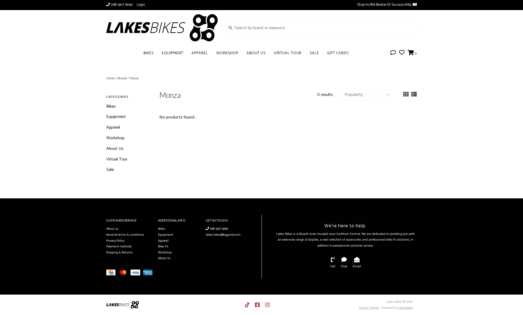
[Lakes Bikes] (162, 27)
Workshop (227, 53)
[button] (393, 53)
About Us (256, 53)
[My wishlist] (402, 53)
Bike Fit (163, 246)
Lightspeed (405, 307)
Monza (134, 78)
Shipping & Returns (119, 252)
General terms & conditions (125, 234)
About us (112, 228)
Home (110, 78)
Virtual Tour (288, 53)
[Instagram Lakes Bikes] (267, 305)
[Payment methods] (112, 273)
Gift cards (338, 53)
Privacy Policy (115, 240)
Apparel (199, 53)
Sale (314, 53)
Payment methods (119, 246)
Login (141, 5)
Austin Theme (369, 307)
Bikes (149, 53)
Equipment (172, 53)
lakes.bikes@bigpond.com (223, 234)
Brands (122, 78)
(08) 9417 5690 (218, 228)
